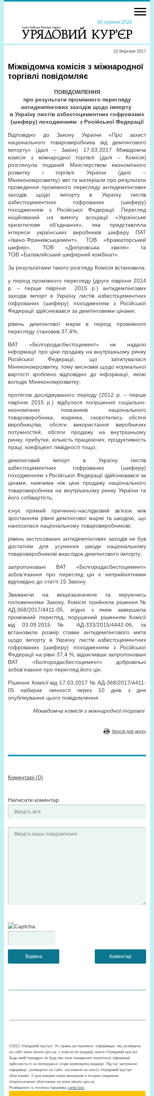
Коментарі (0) (25, 777)
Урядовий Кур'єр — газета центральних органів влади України (77, 29)
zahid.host (76, 1088)
